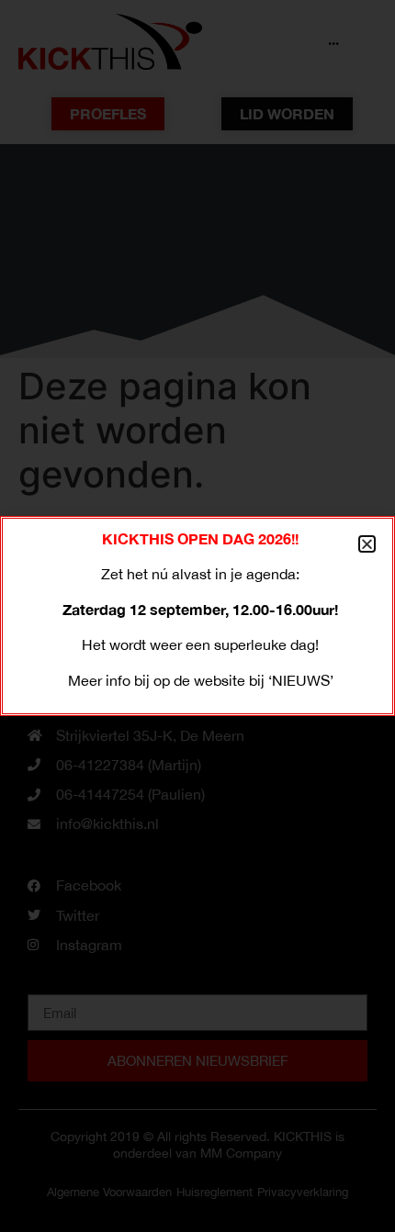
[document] (197, 616)
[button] (367, 544)
